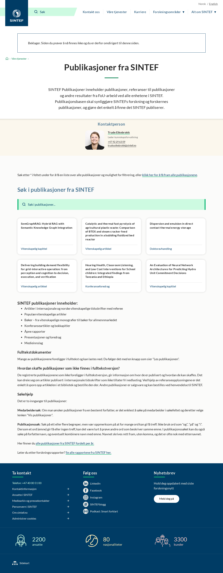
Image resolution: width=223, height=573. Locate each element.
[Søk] (36, 12)
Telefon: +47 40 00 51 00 (26, 483)
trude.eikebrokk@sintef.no (122, 145)
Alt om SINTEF (202, 12)
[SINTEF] (16, 13)
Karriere (140, 12)
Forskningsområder (167, 12)
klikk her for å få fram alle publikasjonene (169, 175)
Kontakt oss (91, 12)
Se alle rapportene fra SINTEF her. (88, 452)
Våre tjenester (117, 12)
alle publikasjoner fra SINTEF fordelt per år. (65, 443)
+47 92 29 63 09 (116, 141)
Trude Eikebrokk (119, 132)
